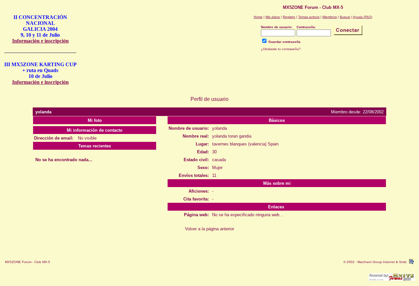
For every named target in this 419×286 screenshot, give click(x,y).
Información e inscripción (40, 41)
